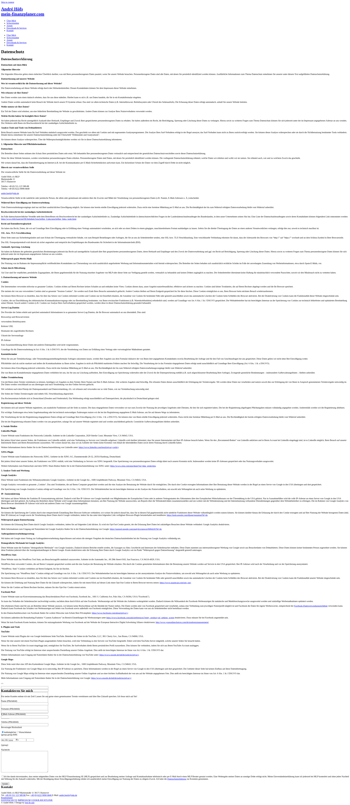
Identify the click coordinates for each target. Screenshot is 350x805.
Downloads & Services (17, 28)
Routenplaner (7, 798)
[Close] (2, 683)
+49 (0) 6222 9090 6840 (41, 795)
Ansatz (10, 25)
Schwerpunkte (13, 23)
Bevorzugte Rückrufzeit (11, 727)
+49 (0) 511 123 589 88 (15, 795)
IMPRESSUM (24, 800)
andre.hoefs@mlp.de (10, 193)
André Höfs (22, 11)
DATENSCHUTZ (9, 800)
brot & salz (29, 802)
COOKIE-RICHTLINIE (42, 800)
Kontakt (10, 30)
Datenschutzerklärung (176, 779)
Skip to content (7, 2)
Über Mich (11, 21)
